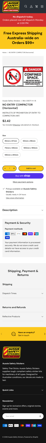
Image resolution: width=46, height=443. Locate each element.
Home (4, 52)
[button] (36, 6)
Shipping (16, 125)
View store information (15, 198)
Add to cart (31, 168)
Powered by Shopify (31, 437)
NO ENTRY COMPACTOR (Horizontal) (21, 52)
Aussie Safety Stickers (11, 101)
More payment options (23, 182)
